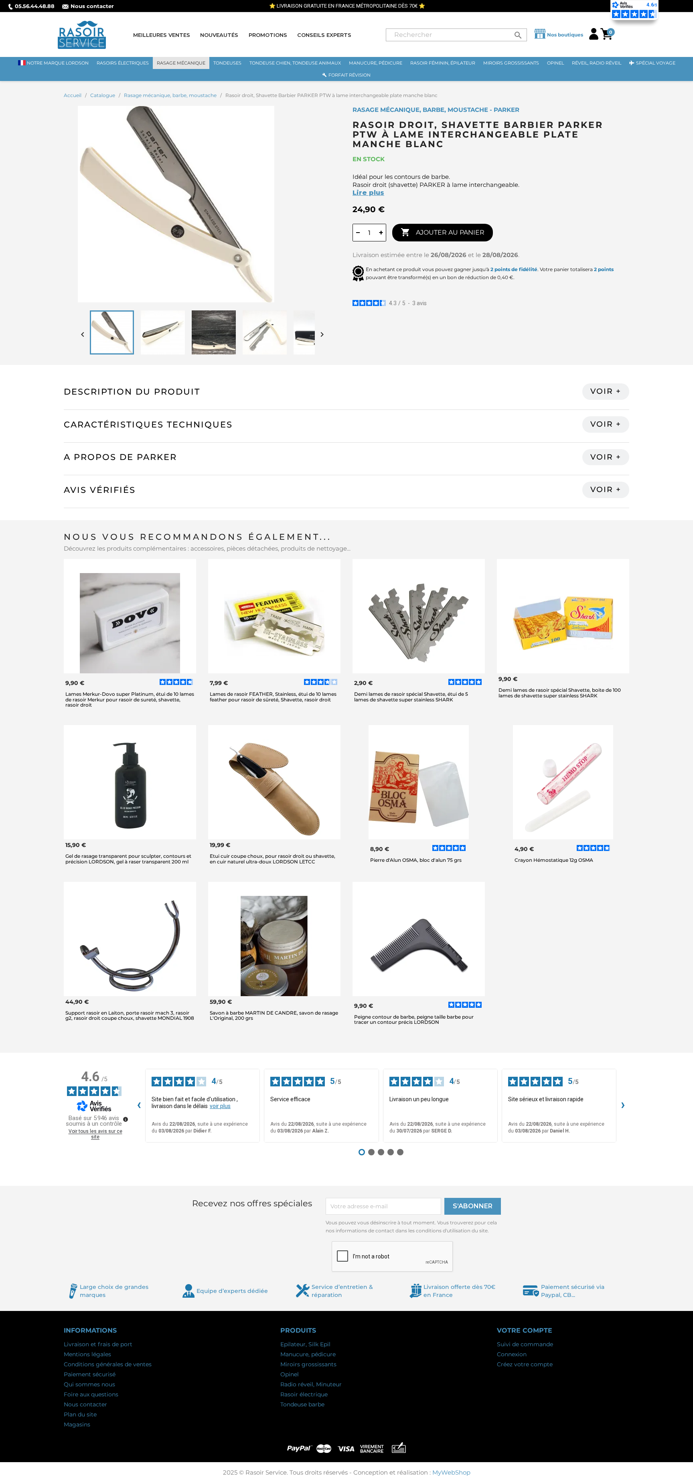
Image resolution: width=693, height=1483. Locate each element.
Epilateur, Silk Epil (305, 1344)
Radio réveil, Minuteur (311, 1384)
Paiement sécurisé (90, 1374)
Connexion (512, 1354)
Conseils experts (324, 35)
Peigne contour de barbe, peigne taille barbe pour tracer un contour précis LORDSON (414, 1019)
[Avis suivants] (622, 1105)
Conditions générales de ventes (108, 1364)
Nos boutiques (565, 35)
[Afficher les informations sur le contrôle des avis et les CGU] (125, 1119)
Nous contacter (92, 6)
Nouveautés (219, 35)
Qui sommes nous (89, 1384)
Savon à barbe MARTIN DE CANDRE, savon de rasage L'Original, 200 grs (274, 1015)
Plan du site (80, 1414)
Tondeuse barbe (302, 1404)
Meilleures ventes (161, 35)
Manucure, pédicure (308, 1354)
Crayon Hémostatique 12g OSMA (554, 860)
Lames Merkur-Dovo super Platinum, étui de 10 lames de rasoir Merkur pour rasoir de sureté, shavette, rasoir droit (129, 699)
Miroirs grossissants (308, 1364)
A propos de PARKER (120, 457)
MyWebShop (451, 1472)
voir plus (220, 1106)
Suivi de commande (525, 1344)
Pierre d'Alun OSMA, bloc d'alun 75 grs (416, 860)
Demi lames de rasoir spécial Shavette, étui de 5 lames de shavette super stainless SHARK (411, 696)
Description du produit (132, 392)
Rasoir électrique (304, 1394)
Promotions (268, 35)
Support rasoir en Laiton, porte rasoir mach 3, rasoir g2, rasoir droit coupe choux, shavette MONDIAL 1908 (129, 1015)
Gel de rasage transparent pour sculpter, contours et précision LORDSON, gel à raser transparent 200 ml (128, 858)
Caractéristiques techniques (148, 424)
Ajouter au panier (442, 232)
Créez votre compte (525, 1364)
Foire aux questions (91, 1394)
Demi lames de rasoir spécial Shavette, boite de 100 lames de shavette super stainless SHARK (559, 692)
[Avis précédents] (138, 1105)
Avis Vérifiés (100, 490)
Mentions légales (87, 1354)
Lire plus (368, 193)
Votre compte (524, 1330)
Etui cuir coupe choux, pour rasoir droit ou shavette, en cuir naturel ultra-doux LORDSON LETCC (272, 858)
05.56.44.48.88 (35, 6)
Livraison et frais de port (98, 1344)
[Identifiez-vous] (593, 37)
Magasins (77, 1424)
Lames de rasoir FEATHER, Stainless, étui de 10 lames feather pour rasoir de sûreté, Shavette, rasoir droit (273, 696)
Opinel (289, 1374)
